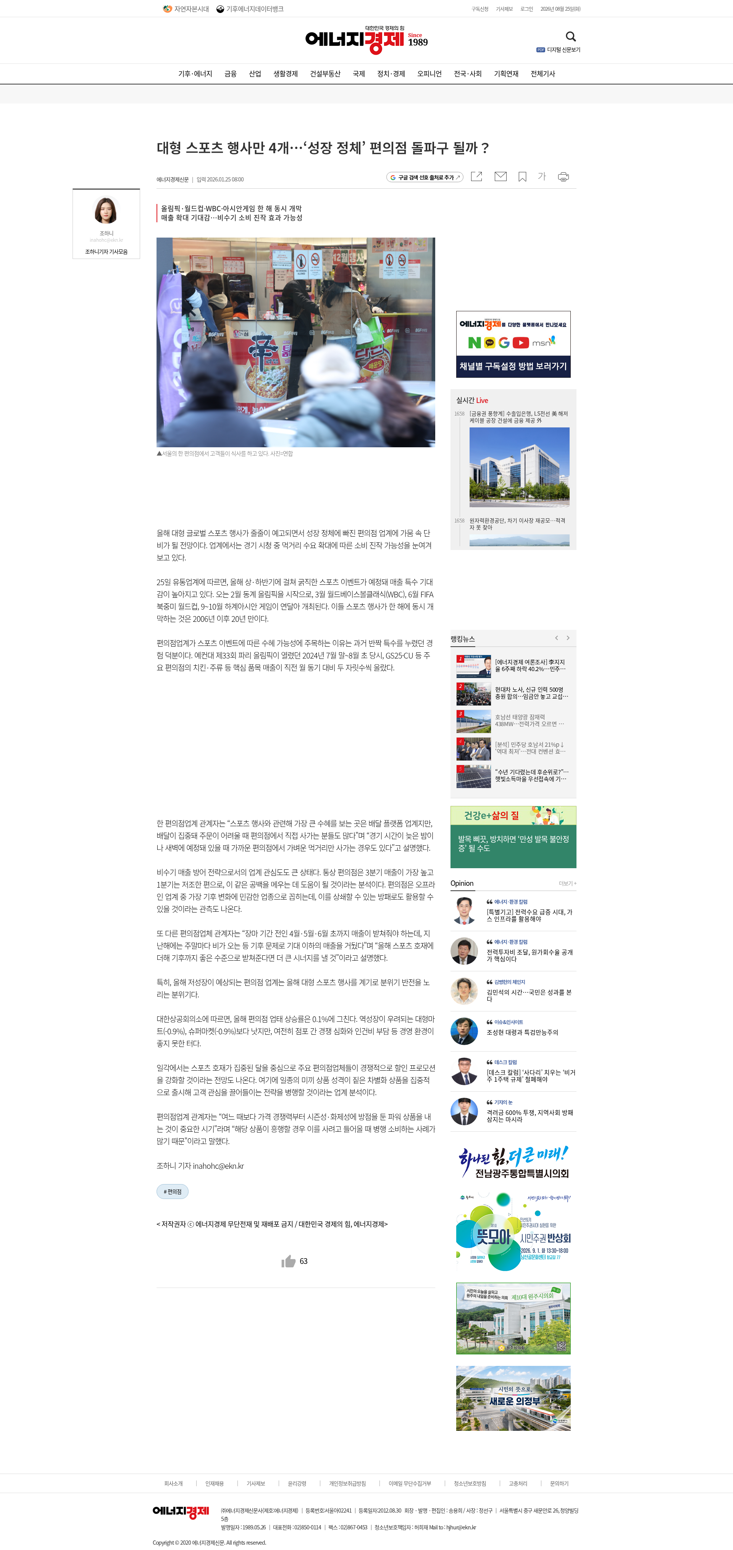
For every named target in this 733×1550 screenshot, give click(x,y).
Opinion (461, 883)
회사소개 (173, 1483)
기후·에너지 (195, 73)
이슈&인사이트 (508, 1022)
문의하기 (559, 1483)
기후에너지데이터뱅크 (255, 8)
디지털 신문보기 (563, 49)
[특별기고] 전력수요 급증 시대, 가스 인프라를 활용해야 (530, 915)
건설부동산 (325, 73)
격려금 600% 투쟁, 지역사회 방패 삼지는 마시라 (530, 1116)
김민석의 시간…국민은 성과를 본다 (529, 995)
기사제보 (504, 8)
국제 (359, 73)
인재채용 (214, 1483)
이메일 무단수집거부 (410, 1483)
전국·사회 (468, 73)
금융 (230, 73)
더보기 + (567, 883)
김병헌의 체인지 (509, 982)
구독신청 (479, 8)
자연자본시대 (191, 8)
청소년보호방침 (470, 1483)
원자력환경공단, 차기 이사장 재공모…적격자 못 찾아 (517, 501)
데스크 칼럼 (505, 1062)
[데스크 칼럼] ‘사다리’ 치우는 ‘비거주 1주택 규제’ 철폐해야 (531, 1075)
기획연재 (506, 73)
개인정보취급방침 (347, 1483)
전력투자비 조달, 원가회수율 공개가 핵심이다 (530, 955)
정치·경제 (391, 73)
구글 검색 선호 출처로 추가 (426, 177)
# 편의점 (172, 1191)
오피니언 (429, 73)
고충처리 (518, 1483)
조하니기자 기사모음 (106, 251)
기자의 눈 (503, 1102)
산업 (255, 73)
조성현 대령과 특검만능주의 (523, 1032)
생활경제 (285, 73)
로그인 (526, 8)
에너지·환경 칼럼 (510, 901)
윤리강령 (297, 1483)
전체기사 (543, 73)
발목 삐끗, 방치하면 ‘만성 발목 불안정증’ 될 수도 (513, 844)
